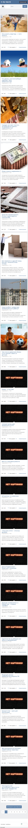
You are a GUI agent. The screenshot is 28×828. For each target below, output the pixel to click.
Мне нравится (13, 47)
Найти (25, 6)
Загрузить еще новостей (14, 806)
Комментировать (22, 47)
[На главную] (6, 2)
